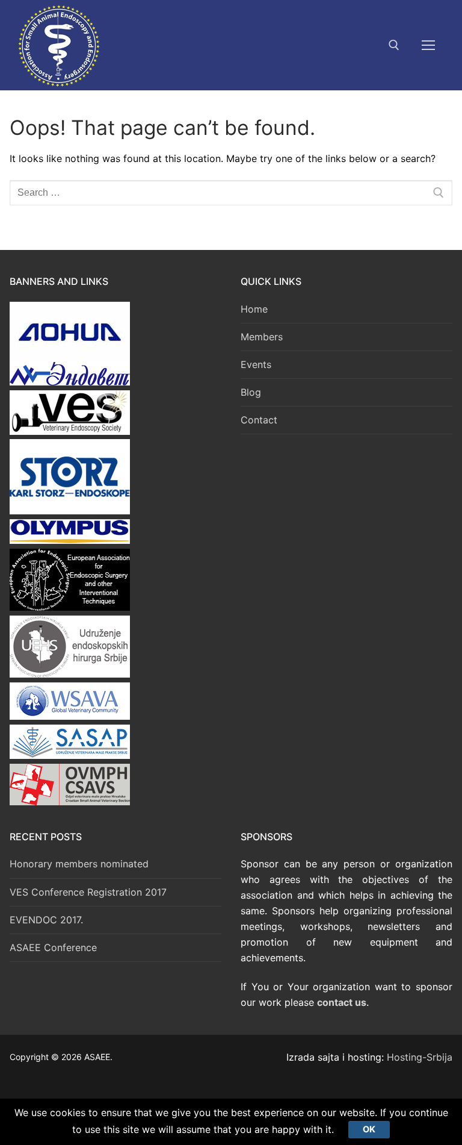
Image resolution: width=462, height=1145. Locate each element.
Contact (259, 420)
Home (254, 309)
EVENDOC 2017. (46, 920)
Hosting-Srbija (419, 1057)
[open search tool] (394, 45)
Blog (251, 392)
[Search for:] (231, 192)
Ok (369, 1129)
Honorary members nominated (79, 864)
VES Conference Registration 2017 (88, 892)
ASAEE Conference (53, 947)
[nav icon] (428, 45)
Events (256, 364)
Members (262, 337)
